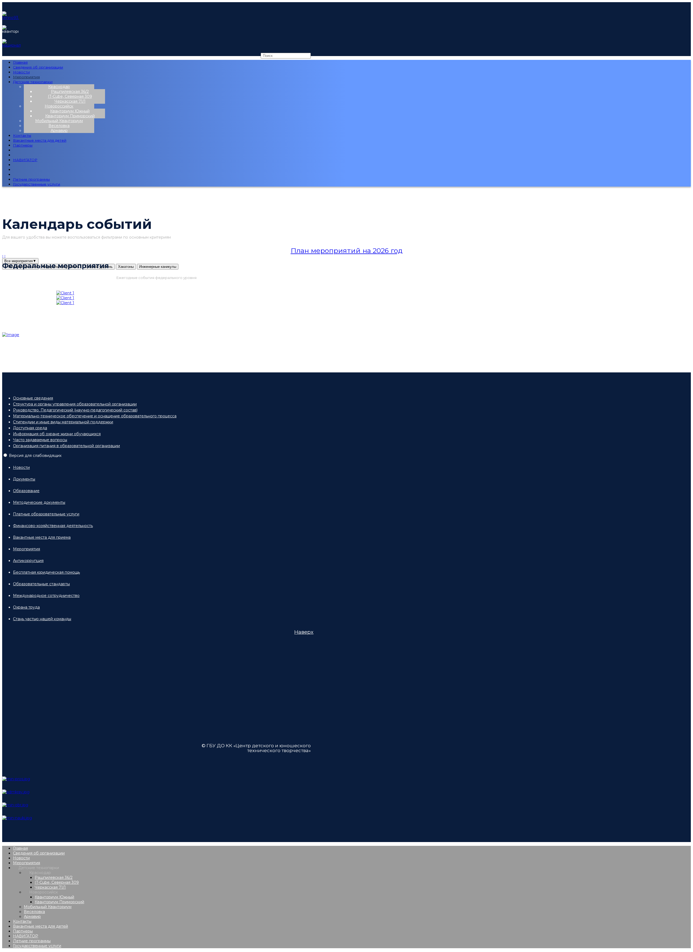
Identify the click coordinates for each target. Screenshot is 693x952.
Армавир (59, 130)
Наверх (303, 632)
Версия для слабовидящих (35, 455)
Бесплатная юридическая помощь (46, 572)
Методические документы (39, 502)
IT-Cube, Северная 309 (70, 96)
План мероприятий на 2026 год (347, 250)
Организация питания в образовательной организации (66, 445)
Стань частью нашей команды (42, 618)
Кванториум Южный (70, 111)
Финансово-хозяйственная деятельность (53, 525)
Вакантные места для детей (39, 140)
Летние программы (31, 179)
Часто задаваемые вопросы (40, 439)
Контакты (22, 135)
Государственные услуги (36, 184)
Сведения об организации (38, 67)
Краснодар (59, 86)
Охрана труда (26, 607)
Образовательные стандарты (41, 583)
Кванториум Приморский (70, 115)
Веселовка (59, 125)
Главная (20, 62)
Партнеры (22, 145)
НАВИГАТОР (25, 160)
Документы (24, 479)
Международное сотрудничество (46, 595)
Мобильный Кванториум (59, 120)
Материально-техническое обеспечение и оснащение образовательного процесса (94, 416)
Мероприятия (26, 77)
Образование (26, 490)
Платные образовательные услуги (46, 514)
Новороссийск (59, 106)
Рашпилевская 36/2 (70, 91)
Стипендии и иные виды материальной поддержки (63, 422)
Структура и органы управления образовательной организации (75, 404)
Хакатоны (126, 267)
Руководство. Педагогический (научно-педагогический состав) (75, 410)
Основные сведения (33, 398)
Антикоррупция (28, 560)
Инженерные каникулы (157, 267)
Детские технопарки (33, 82)
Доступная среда (30, 427)
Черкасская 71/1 (70, 101)
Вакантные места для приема (42, 537)
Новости (21, 72)
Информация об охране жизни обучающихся (57, 433)
